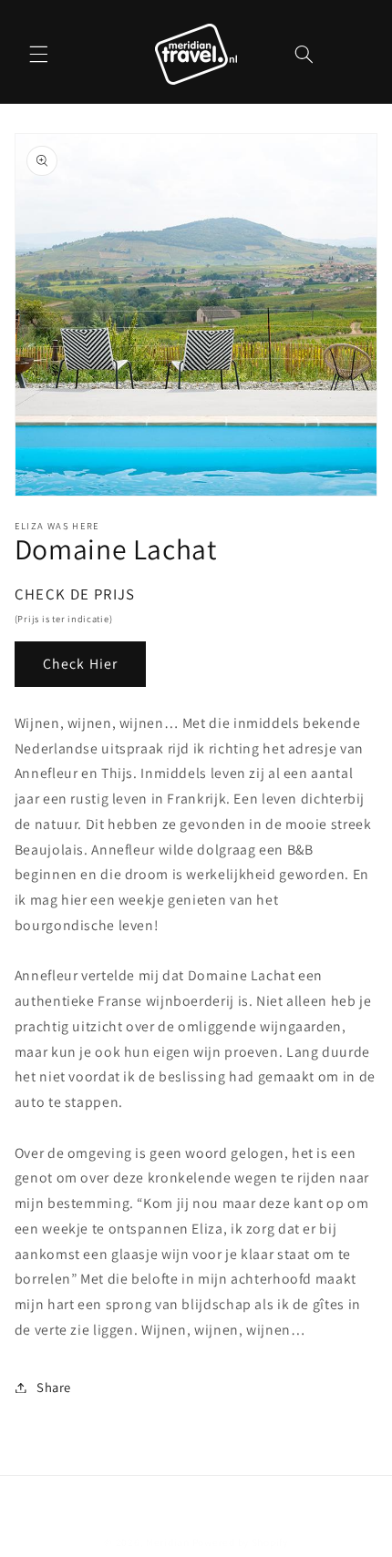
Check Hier (80, 663)
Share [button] (53, 1387)
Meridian (168, 1542)
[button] (38, 54)
